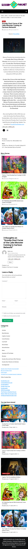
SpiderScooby (5, 29)
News (4, 21)
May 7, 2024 (12, 427)
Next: (13, 145)
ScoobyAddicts (5, 384)
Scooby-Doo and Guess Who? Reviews (11, 359)
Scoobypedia (4, 388)
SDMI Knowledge (5, 390)
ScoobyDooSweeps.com (17, 124)
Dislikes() (11, 126)
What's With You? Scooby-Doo (9, 393)
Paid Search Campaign (12, 267)
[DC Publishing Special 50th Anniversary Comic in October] (14, 190)
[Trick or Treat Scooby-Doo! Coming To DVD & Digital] (14, 164)
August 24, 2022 (13, 178)
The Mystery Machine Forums (8, 392)
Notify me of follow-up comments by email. (14, 313)
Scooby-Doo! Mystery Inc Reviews (10, 361)
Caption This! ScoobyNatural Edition (11, 477)
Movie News (5, 222)
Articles (4, 330)
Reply (10, 262)
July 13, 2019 (12, 230)
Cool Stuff (4, 341)
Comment (5, 281)
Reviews (4, 356)
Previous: (12, 139)
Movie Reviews (5, 347)
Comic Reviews (5, 338)
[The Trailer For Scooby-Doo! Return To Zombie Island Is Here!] (14, 216)
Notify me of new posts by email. (12, 316)
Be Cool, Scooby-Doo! (6, 370)
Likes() (5, 126)
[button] (2, 11)
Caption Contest (6, 336)
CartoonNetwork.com (6, 382)
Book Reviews (5, 333)
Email (16, 300)
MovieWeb (16, 34)
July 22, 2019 (12, 204)
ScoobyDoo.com (5, 380)
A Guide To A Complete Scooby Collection (11, 374)
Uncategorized (10, 171)
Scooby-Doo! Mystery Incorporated (10, 368)
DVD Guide (4, 372)
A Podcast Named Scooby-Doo (9, 395)
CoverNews (19, 544)
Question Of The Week (7, 353)
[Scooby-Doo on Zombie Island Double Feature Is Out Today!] (14, 413)
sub (8, 265)
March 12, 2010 (13, 29)
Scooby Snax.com (5, 386)
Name (4, 300)
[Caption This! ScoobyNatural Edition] (14, 466)
